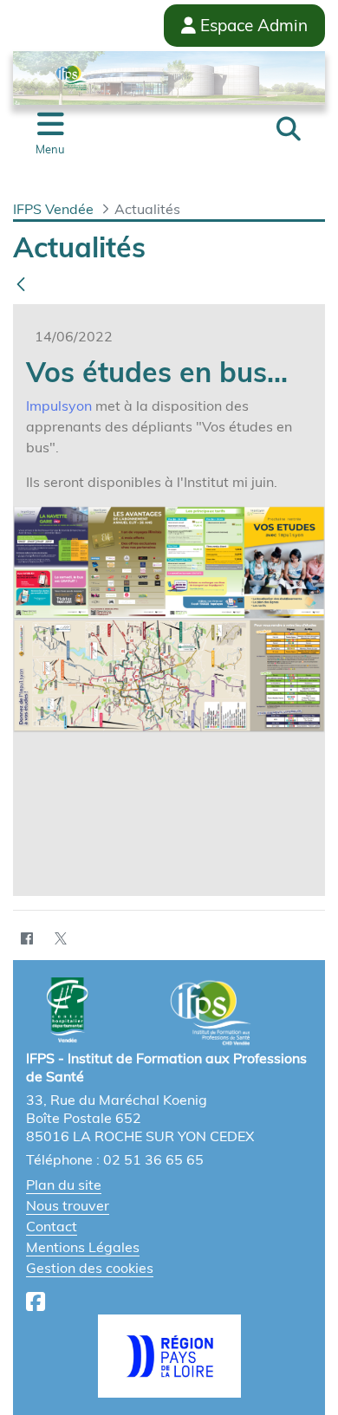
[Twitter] (60, 938)
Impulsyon (59, 405)
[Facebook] (26, 938)
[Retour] (21, 284)
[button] (288, 129)
